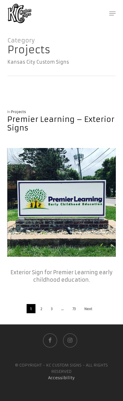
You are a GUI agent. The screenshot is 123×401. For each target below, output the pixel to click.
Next (88, 309)
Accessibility (61, 377)
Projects (18, 112)
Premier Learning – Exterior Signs (60, 124)
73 (74, 309)
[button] (112, 13)
